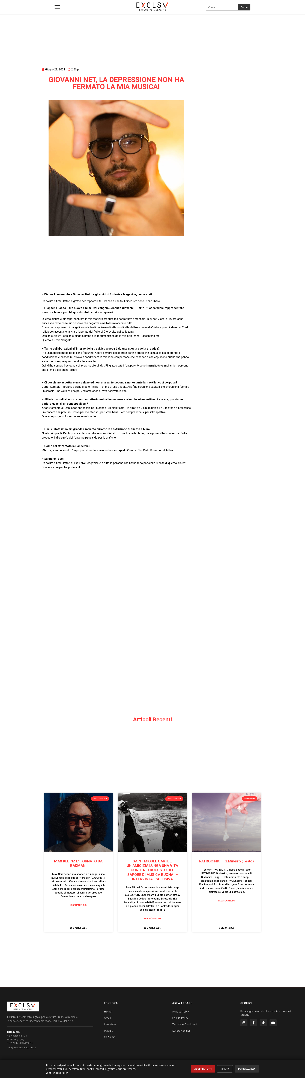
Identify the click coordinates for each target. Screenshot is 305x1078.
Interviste (110, 1024)
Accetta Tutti (203, 1069)
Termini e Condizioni (184, 1024)
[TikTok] (263, 1022)
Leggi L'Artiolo (78, 905)
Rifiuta (225, 1069)
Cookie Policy (180, 1018)
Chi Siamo (109, 1037)
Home (108, 1011)
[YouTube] (273, 1022)
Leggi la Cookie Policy (57, 1072)
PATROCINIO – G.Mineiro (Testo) (226, 861)
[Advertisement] (116, 36)
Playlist (108, 1030)
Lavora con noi (181, 1030)
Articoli (108, 1018)
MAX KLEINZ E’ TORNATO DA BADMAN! (78, 863)
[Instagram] (243, 1022)
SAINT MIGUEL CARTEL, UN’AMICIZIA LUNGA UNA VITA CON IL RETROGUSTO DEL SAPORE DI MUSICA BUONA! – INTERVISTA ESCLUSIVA (152, 870)
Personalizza (246, 1069)
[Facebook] (253, 1022)
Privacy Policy (180, 1011)
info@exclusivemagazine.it (21, 1047)
